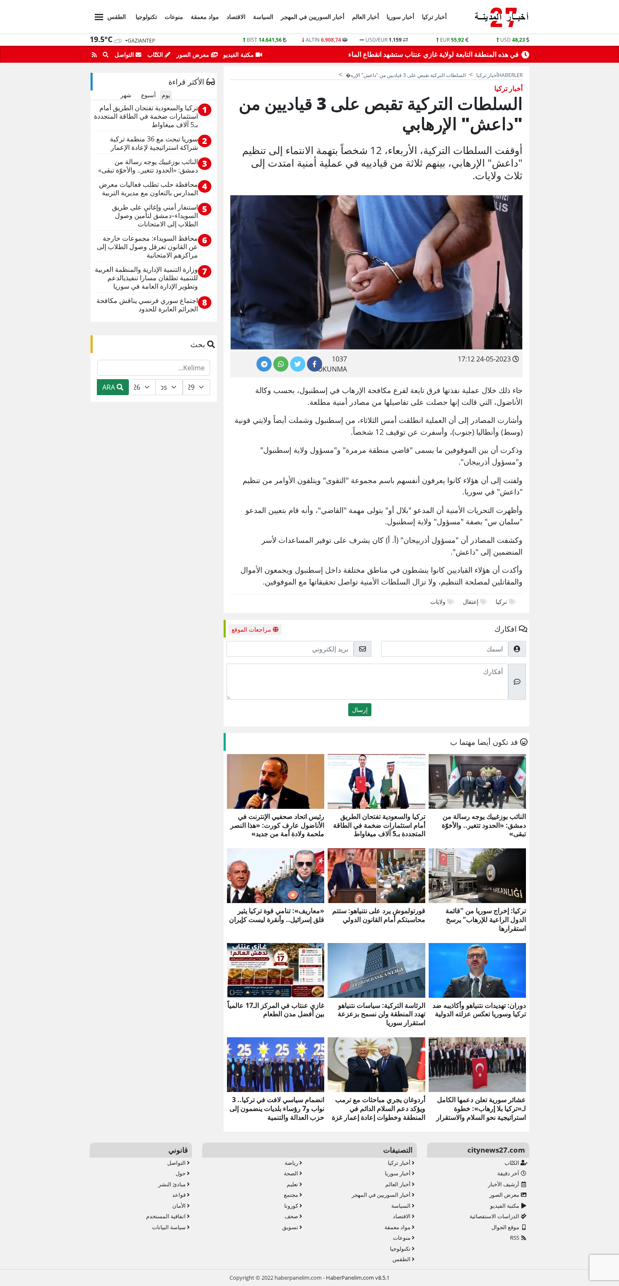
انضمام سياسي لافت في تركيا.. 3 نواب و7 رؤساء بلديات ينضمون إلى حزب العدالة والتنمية (276, 1108)
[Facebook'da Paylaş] (314, 364)
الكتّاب (156, 54)
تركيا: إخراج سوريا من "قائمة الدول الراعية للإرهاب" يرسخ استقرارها (486, 919)
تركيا (500, 602)
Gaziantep (141, 40)
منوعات (174, 17)
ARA (109, 387)
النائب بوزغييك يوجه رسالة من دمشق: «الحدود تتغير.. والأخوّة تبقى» (484, 825)
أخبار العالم (365, 17)
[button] (96, 15)
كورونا (291, 1205)
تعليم (293, 1184)
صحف (292, 1216)
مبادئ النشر (172, 1184)
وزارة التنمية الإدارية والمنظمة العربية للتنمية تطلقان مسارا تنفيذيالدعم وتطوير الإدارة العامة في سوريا (146, 278)
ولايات (438, 602)
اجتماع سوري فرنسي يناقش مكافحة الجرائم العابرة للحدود (147, 305)
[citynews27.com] (501, 17)
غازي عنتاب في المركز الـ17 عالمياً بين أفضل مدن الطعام (275, 1010)
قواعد (179, 1194)
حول (181, 1173)
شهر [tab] (125, 95)
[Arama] (106, 54)
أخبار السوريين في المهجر (312, 17)
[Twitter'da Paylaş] (297, 364)
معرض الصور (193, 54)
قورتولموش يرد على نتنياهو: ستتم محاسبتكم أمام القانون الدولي (378, 915)
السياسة (263, 17)
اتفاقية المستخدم (166, 1216)
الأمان (179, 1205)
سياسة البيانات (169, 1227)
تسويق (290, 1227)
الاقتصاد (236, 17)
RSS (515, 1237)
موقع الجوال (505, 1227)
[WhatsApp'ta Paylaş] (280, 364)
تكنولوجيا (146, 17)
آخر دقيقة (508, 1173)
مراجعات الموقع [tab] (252, 629)
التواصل (125, 54)
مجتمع (291, 1194)
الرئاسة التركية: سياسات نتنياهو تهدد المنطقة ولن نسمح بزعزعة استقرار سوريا (381, 1014)
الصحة (291, 1173)
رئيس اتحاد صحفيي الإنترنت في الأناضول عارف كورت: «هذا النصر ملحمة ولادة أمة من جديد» (277, 825)
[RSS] (94, 54)
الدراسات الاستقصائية (495, 1216)
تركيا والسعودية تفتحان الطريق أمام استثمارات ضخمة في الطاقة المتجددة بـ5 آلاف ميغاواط (379, 825)
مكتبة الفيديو (239, 54)
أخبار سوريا (400, 17)
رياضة (292, 1162)
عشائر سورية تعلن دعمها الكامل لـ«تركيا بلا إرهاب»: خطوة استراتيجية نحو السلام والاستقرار (481, 1108)
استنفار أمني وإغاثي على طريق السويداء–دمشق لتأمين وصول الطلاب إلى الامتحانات (155, 216)
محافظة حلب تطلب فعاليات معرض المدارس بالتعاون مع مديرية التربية (148, 188)
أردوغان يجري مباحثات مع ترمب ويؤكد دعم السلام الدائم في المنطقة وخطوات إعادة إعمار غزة (378, 1108)
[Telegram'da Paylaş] (264, 364)
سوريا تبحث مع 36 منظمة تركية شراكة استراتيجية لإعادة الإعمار (154, 143)
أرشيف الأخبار (504, 1184)
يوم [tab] (166, 95)
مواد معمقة (205, 17)
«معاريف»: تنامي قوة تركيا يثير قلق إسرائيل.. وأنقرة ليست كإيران (276, 915)
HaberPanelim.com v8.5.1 (358, 1277)
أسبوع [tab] (148, 95)
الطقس (116, 17)
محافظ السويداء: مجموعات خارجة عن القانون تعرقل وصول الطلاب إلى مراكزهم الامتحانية (147, 247)
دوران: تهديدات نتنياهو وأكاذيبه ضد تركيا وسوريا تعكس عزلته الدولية (479, 1010)
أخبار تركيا (434, 17)
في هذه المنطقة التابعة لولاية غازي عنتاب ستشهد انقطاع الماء (433, 54)
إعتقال (469, 602)
